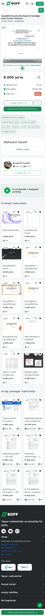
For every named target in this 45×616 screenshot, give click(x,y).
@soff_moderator (8, 548)
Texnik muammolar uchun (12, 551)
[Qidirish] (41, 10)
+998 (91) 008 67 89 (9, 544)
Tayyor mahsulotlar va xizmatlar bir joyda (21, 523)
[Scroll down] (37, 48)
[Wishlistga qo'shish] (37, 103)
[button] (22, 537)
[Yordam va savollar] (39, 605)
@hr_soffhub (6, 554)
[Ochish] (22, 68)
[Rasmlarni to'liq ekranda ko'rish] (39, 30)
